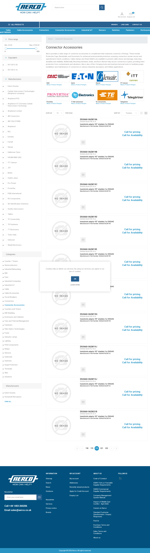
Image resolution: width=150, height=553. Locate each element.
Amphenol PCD (13, 98)
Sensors (8, 353)
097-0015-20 (13, 65)
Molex (10, 173)
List (146, 113)
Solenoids (8, 357)
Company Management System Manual (102, 496)
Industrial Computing (13, 281)
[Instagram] (120, 478)
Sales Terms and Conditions (99, 532)
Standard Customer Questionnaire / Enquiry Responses (102, 514)
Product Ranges (56, 85)
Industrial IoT (10, 285)
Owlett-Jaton (13, 178)
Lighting (8, 341)
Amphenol (12, 126)
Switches (8, 361)
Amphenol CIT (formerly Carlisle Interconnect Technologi (20, 105)
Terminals (8, 369)
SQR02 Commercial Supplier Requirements (102, 490)
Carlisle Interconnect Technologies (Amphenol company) (21, 92)
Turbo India (12, 235)
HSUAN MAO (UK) (14, 157)
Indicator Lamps (11, 337)
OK (75, 279)
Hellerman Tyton (14, 152)
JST (9, 168)
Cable (7, 289)
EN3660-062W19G (88, 314)
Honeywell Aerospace (13, 397)
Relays (7, 349)
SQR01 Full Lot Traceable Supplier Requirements (103, 484)
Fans (6, 277)
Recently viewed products (79, 487)
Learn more (75, 285)
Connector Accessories (14, 305)
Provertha (11, 188)
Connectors (9, 301)
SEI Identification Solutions (18, 204)
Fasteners (8, 325)
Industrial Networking (13, 269)
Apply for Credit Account (79, 491)
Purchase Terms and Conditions (101, 526)
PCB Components (11, 345)
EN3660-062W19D (88, 217)
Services (49, 504)
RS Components (14, 199)
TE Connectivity (14, 219)
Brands (48, 512)
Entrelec (11, 137)
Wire (6, 373)
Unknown (11, 240)
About (48, 85)
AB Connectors (14, 116)
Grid (141, 113)
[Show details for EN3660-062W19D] (61, 231)
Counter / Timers (11, 261)
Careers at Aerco (100, 508)
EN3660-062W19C (88, 184)
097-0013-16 (13, 70)
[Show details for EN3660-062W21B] (61, 425)
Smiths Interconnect (15, 209)
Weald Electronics (14, 245)
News (48, 487)
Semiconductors (11, 265)
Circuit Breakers (11, 297)
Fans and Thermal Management (17, 321)
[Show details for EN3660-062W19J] (61, 360)
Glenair (10, 147)
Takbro (10, 214)
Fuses (7, 333)
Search (48, 483)
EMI (6, 273)
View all (8, 401)
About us (96, 538)
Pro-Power (12, 183)
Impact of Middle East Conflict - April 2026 (101, 503)
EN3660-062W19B (88, 152)
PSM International (14, 193)
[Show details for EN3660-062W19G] (61, 328)
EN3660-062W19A (88, 119)
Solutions (8, 377)
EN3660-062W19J (88, 346)
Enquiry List (74, 495)
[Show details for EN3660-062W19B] (61, 166)
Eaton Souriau (13, 86)
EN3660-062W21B (88, 411)
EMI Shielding (10, 313)
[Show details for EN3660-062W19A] (61, 133)
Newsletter (50, 500)
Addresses (74, 483)
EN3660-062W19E (88, 249)
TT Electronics (13, 230)
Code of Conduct (100, 479)
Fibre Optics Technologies (14, 329)
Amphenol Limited (15, 111)
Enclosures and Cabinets (14, 317)
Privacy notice (51, 508)
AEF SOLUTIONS (14, 121)
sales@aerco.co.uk (21, 510)
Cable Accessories (12, 293)
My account (122, 17)
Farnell (10, 142)
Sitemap (49, 479)
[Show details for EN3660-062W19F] (61, 295)
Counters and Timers (13, 309)
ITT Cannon (12, 162)
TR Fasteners (13, 224)
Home (50, 39)
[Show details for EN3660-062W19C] (61, 198)
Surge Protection (11, 365)
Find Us (96, 521)
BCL (9, 132)
